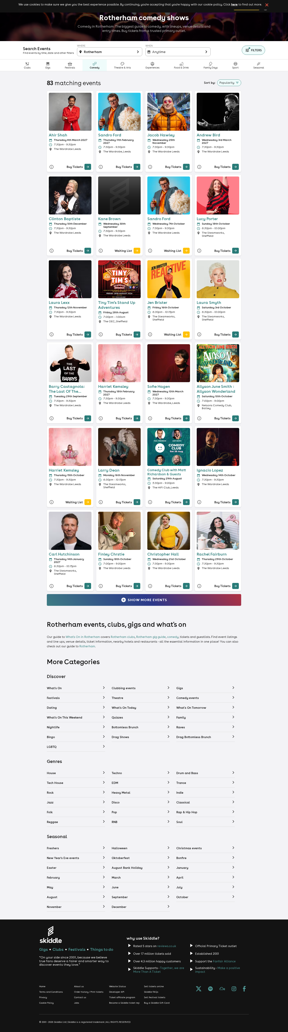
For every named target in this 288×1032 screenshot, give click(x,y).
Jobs (76, 1002)
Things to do (101, 949)
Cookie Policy (46, 1002)
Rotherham (87, 646)
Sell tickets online (154, 986)
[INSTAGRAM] (234, 989)
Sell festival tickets (154, 997)
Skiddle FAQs (151, 992)
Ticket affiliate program (122, 997)
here (234, 4)
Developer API (116, 992)
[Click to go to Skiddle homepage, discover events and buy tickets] (50, 934)
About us (79, 986)
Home (42, 986)
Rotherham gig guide (151, 637)
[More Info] (51, 167)
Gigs (43, 949)
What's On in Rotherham (83, 637)
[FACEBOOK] (244, 989)
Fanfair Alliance (224, 961)
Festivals (76, 949)
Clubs (58, 949)
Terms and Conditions (51, 992)
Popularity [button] (226, 83)
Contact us (80, 997)
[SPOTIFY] (210, 989)
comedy (172, 637)
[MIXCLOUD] (222, 989)
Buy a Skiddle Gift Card (156, 1002)
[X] (199, 989)
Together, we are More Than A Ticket (158, 969)
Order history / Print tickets (88, 992)
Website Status (117, 986)
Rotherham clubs (123, 637)
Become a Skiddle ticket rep (124, 1002)
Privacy (43, 997)
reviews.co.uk (166, 946)
